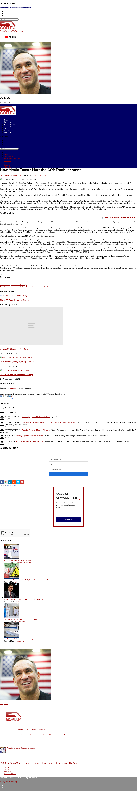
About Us (7, 133)
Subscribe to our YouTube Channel (12, 31)
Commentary (8, 157)
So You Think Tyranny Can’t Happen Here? (17, 362)
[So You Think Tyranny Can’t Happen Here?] (17, 357)
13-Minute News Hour (12, 124)
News (6, 154)
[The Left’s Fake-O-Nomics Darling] (13, 296)
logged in (13, 388)
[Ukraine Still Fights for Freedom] (31, 344)
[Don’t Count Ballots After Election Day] (11, 637)
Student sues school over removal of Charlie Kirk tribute (24, 599)
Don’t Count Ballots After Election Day (18, 639)
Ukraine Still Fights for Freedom (14, 349)
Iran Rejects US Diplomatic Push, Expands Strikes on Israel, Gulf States (48, 422)
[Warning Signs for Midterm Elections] (11, 558)
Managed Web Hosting (8, 782)
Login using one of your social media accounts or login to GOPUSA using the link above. (33, 394)
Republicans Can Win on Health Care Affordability (22, 619)
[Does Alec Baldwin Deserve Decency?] (15, 370)
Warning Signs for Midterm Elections (36, 417)
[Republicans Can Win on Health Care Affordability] (11, 617)
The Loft (7, 165)
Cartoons (7, 163)
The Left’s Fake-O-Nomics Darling (14, 300)
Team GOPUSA (10, 774)
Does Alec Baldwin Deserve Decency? (16, 375)
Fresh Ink (7, 161)
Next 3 (66, 763)
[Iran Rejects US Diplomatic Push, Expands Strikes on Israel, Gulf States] (11, 578)
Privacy (7, 770)
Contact (7, 767)
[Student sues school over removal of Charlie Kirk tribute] (11, 597)
